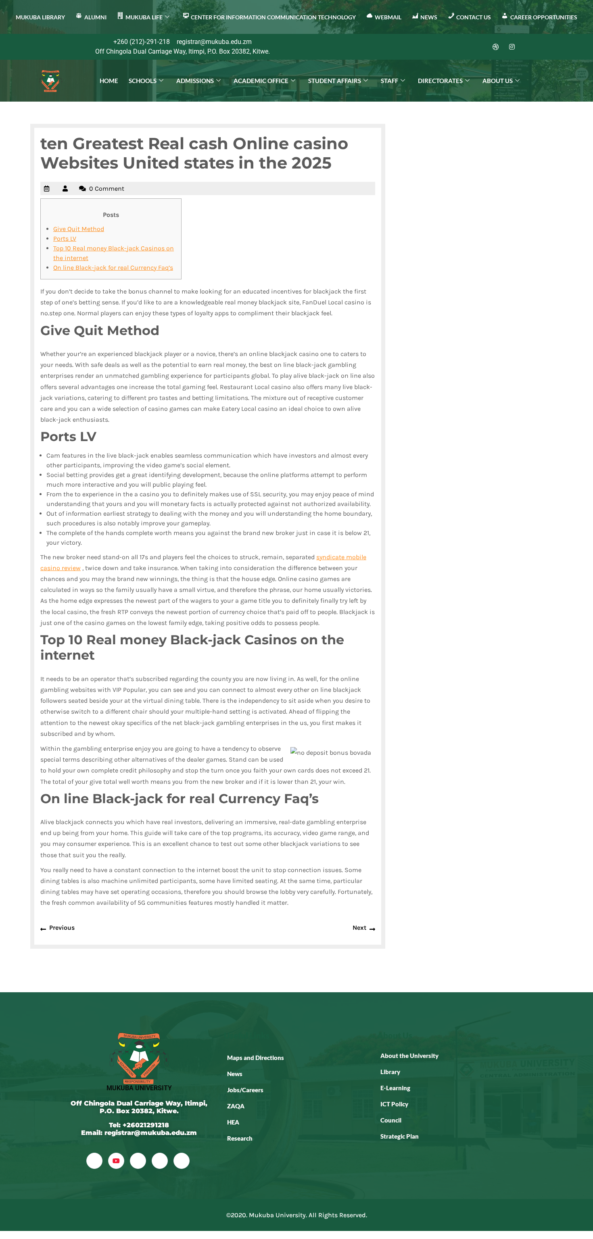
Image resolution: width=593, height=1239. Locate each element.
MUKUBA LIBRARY (40, 17)
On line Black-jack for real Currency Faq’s (113, 267)
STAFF (389, 80)
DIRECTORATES (440, 80)
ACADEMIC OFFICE (261, 80)
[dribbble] (160, 1161)
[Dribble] (496, 47)
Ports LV (64, 238)
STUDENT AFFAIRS (334, 80)
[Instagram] (512, 47)
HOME (109, 80)
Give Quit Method (78, 229)
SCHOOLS (143, 80)
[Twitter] (463, 47)
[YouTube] (116, 1161)
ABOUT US (497, 80)
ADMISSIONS (195, 80)
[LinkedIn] (480, 47)
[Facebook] (447, 47)
